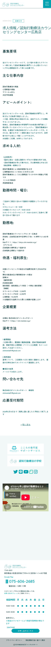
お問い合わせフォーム (11, 593)
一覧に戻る (25, 425)
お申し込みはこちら (25, 631)
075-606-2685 (22, 581)
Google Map (8, 577)
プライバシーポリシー (14, 640)
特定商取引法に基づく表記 (35, 640)
